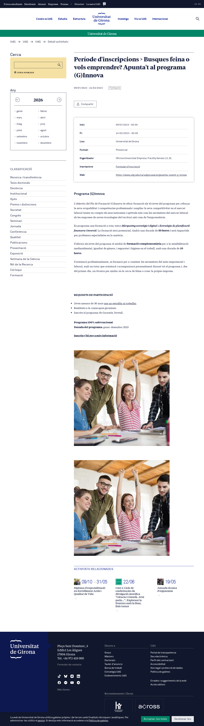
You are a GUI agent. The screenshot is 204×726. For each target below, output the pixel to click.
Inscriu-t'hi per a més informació (95, 335)
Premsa (64, 4)
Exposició (16, 253)
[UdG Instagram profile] (72, 676)
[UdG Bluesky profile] (66, 676)
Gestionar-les (182, 719)
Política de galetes (160, 672)
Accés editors (157, 684)
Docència (16, 188)
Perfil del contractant (162, 660)
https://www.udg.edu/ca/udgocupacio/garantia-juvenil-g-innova (151, 175)
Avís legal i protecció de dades (166, 668)
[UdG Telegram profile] (78, 683)
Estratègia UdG (113, 672)
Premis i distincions (23, 204)
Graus (108, 653)
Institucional (18, 193)
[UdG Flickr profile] (66, 683)
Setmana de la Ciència (25, 259)
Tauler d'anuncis (114, 664)
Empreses (53, 4)
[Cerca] (197, 18)
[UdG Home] (101, 19)
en (199, 4)
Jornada (15, 226)
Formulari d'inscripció (128, 167)
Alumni (42, 4)
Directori (79, 4)
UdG (13, 42)
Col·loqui (16, 270)
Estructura (79, 19)
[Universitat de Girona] (24, 650)
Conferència (18, 231)
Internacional (160, 19)
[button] (59, 65)
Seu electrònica (159, 656)
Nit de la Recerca (21, 264)
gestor (41, 720)
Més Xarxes (63, 690)
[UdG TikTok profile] (59, 676)
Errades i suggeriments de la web (168, 681)
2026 (38, 99)
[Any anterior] (17, 99)
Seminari (16, 221)
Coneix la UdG (44, 19)
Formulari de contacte (69, 664)
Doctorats (110, 660)
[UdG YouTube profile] (72, 683)
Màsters (109, 656)
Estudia (62, 19)
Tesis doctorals (20, 182)
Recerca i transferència (25, 177)
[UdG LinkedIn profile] (78, 676)
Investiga (123, 19)
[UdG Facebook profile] (59, 683)
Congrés (15, 215)
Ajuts (13, 199)
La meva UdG (93, 4)
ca (195, 4)
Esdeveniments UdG (116, 675)
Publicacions (18, 242)
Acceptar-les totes (155, 719)
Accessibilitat (157, 664)
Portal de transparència (163, 653)
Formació (16, 275)
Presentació (18, 248)
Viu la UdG (140, 19)
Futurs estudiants (13, 4)
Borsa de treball (113, 668)
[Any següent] (59, 99)
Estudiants (30, 4)
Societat (15, 210)
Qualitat (15, 237)
